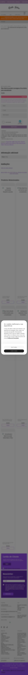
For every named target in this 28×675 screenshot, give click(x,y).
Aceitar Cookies (14, 351)
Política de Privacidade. (13, 338)
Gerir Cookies (14, 347)
